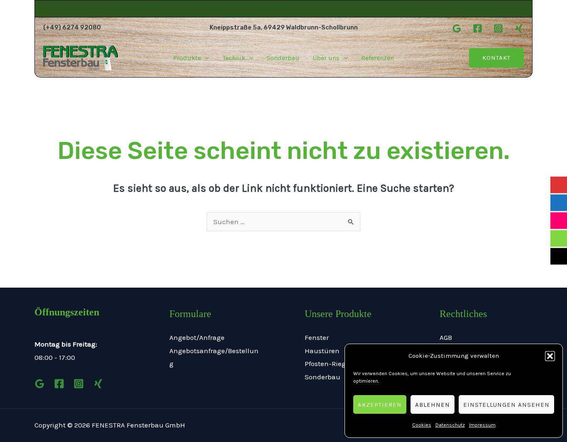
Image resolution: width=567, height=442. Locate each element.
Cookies (421, 425)
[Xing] (519, 28)
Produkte (187, 58)
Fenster (317, 337)
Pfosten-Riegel (328, 363)
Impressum (482, 425)
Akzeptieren (380, 404)
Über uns (326, 58)
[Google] (457, 28)
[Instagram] (498, 28)
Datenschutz (450, 425)
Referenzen (377, 58)
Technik (233, 58)
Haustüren (322, 351)
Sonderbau (282, 58)
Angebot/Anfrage (197, 337)
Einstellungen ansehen (506, 404)
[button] (550, 356)
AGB (446, 337)
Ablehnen (432, 404)
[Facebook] (477, 28)
